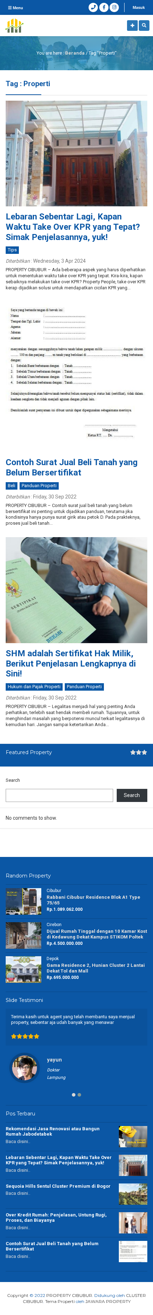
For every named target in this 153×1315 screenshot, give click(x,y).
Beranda (75, 53)
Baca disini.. (18, 1141)
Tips (12, 249)
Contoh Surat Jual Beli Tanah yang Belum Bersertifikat (72, 467)
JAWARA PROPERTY (108, 1301)
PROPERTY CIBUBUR (69, 1295)
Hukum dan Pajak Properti (34, 686)
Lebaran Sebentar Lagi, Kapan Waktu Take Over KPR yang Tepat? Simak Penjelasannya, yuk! (73, 227)
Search (13, 780)
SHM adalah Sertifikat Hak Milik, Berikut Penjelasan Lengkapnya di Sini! (71, 663)
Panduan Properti (39, 485)
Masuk (139, 7)
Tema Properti (60, 1301)
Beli (11, 485)
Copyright (17, 1295)
